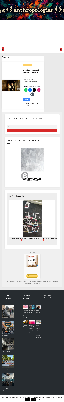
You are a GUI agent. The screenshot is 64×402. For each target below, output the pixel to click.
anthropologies (32, 103)
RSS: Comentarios (48, 297)
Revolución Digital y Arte (32, 312)
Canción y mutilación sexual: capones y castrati (31, 70)
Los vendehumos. (6, 335)
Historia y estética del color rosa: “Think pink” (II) (25, 314)
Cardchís (16, 196)
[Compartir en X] (34, 90)
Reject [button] (33, 399)
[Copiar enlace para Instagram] (39, 90)
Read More (39, 399)
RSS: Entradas (47, 295)
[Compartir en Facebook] (30, 90)
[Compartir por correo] (32, 94)
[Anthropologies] (32, 10)
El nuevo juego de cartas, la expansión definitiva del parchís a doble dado (34, 238)
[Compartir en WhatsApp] (26, 90)
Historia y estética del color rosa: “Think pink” (31, 329)
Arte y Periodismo (27, 65)
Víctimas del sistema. (7, 319)
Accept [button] (27, 399)
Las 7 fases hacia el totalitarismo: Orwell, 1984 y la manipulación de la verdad (10, 388)
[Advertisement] (32, 33)
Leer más (27, 100)
